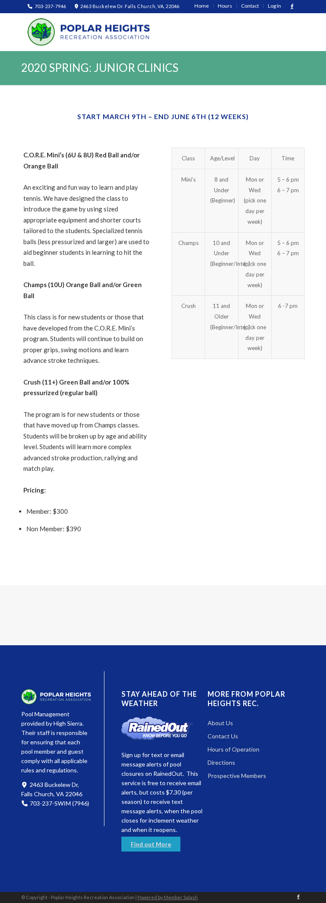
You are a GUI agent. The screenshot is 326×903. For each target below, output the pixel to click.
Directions (221, 762)
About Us (220, 722)
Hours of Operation (233, 749)
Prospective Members (237, 775)
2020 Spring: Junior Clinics (99, 67)
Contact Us (223, 736)
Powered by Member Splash (168, 897)
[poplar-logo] (89, 32)
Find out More (151, 844)
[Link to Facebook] (292, 6)
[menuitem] (202, 6)
